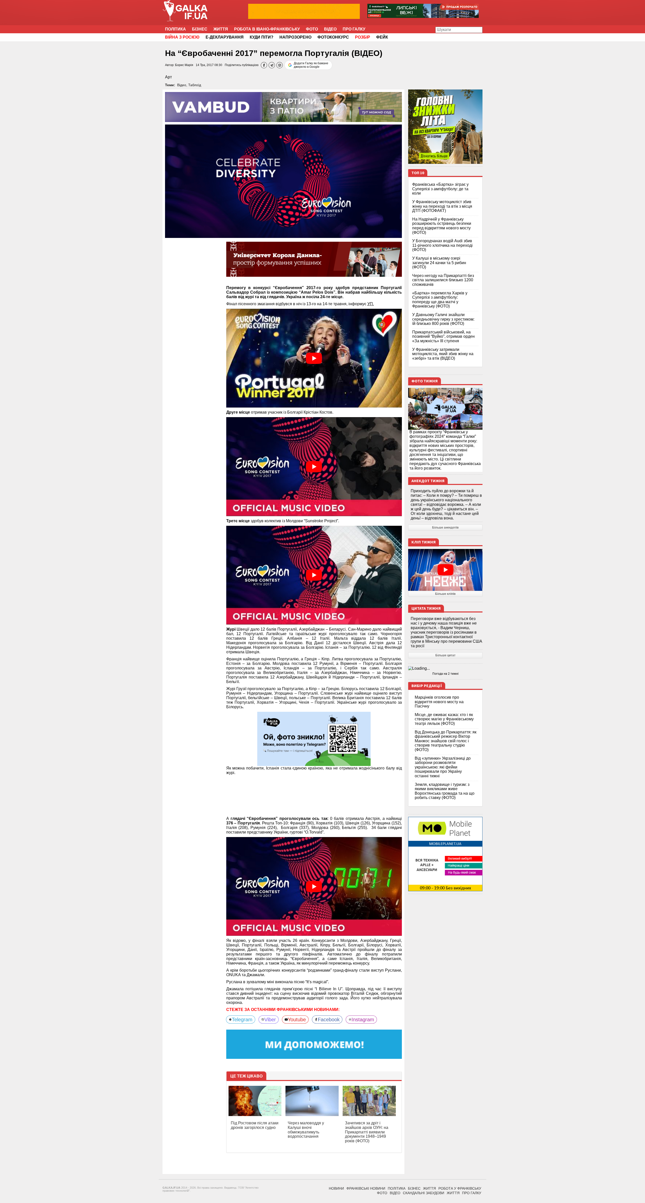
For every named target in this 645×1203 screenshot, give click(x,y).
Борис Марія (184, 65)
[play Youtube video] (314, 358)
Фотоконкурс (333, 37)
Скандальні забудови (423, 1193)
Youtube (297, 1019)
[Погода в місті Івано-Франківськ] (445, 668)
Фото (312, 29)
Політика (175, 29)
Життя (220, 29)
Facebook (329, 1019)
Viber (270, 1019)
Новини (336, 1188)
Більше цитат (445, 655)
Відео (330, 29)
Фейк (382, 37)
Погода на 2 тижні (445, 673)
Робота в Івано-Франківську (267, 29)
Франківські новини (365, 1188)
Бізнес (199, 29)
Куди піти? (261, 37)
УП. (370, 304)
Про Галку (354, 29)
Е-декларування (225, 37)
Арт (168, 77)
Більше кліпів (445, 594)
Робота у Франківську (459, 1188)
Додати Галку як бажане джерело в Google (311, 65)
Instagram (362, 1019)
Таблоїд (194, 85)
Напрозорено (295, 37)
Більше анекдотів (445, 527)
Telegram (242, 1019)
